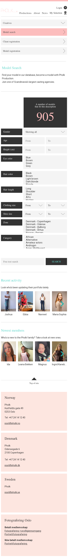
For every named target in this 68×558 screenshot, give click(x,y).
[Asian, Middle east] (45, 248)
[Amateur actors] (45, 242)
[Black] (45, 173)
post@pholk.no (12, 423)
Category (7, 237)
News (45, 13)
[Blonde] (45, 184)
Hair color (8, 174)
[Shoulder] (45, 191)
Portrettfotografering (16, 534)
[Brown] (45, 160)
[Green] (45, 163)
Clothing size (9, 205)
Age (5, 140)
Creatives (7, 22)
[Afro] (45, 197)
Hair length (8, 189)
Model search (9, 32)
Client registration (11, 41)
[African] (45, 237)
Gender (6, 131)
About (37, 13)
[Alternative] (45, 239)
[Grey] (45, 166)
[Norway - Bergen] (45, 232)
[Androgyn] (45, 245)
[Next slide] (62, 304)
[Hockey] (45, 200)
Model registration (11, 50)
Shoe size (7, 213)
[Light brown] (45, 178)
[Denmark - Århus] (45, 230)
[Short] (45, 194)
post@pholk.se (12, 492)
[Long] (45, 188)
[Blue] (45, 157)
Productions (25, 13)
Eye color (7, 158)
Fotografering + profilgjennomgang (23, 531)
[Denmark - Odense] (45, 224)
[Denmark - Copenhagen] (45, 221)
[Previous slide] (6, 304)
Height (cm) (9, 149)
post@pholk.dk (12, 465)
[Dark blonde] (45, 181)
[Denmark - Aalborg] (45, 227)
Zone (5, 222)
